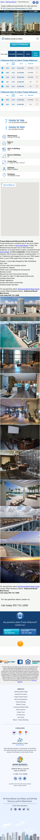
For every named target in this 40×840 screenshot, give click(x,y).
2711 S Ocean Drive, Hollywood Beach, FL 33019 (17, 8)
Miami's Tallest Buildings (21, 720)
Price (21, 63)
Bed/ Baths (13, 63)
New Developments (21, 699)
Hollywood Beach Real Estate (28, 289)
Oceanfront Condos (21, 694)
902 (7, 82)
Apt (7, 63)
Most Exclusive (20, 710)
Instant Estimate (21, 702)
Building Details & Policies (14, 38)
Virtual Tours (21, 712)
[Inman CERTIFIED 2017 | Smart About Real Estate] (36, 662)
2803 (7, 72)
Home (2, 2)
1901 (7, 86)
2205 (7, 77)
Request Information (20, 45)
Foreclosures (21, 715)
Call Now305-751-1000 (27, 632)
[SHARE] (34, 2)
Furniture (30, 63)
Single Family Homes (21, 697)
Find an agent (20, 744)
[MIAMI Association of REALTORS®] (4, 662)
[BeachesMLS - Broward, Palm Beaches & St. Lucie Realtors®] (12, 662)
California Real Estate (21, 692)
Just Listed (21, 717)
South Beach (4, 252)
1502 (7, 68)
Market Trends (20, 704)
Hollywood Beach (11, 2)
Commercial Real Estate (20, 707)
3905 (7, 100)
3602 (7, 104)
